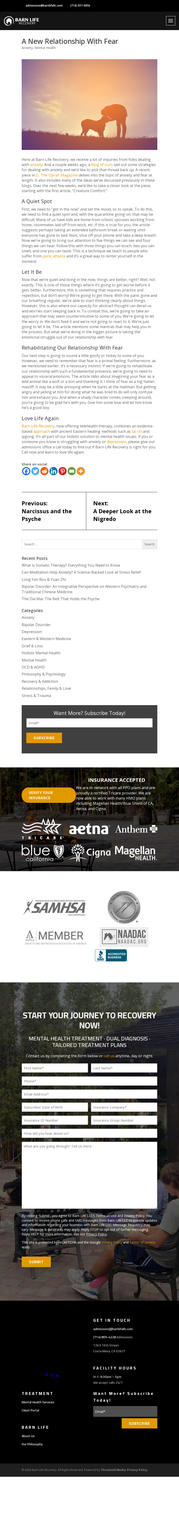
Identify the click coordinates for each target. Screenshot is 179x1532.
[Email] (72, 471)
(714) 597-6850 (80, 5)
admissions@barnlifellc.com (44, 5)
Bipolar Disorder (36, 624)
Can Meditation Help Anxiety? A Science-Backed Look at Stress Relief (81, 572)
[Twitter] (35, 471)
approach (41, 431)
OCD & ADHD (33, 667)
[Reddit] (44, 471)
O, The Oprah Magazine (57, 175)
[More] (81, 471)
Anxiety (27, 47)
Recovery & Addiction (40, 681)
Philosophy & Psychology (43, 674)
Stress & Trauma (36, 695)
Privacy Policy (96, 1234)
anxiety (36, 164)
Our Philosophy (32, 1444)
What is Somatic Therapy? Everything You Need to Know (71, 565)
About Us (28, 1436)
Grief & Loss (32, 645)
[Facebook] (26, 471)
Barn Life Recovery (38, 426)
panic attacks (54, 256)
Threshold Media (113, 1470)
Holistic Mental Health (41, 652)
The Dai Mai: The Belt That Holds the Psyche (61, 598)
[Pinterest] (63, 471)
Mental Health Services (38, 1402)
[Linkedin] (53, 471)
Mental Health (45, 47)
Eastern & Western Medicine (46, 638)
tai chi (137, 431)
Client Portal (30, 1410)
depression (116, 441)
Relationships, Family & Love (46, 688)
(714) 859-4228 (104, 1337)
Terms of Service (142, 1242)
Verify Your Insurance (41, 795)
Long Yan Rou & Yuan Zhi (44, 579)
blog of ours (102, 164)
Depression (32, 631)
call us (109, 1055)
